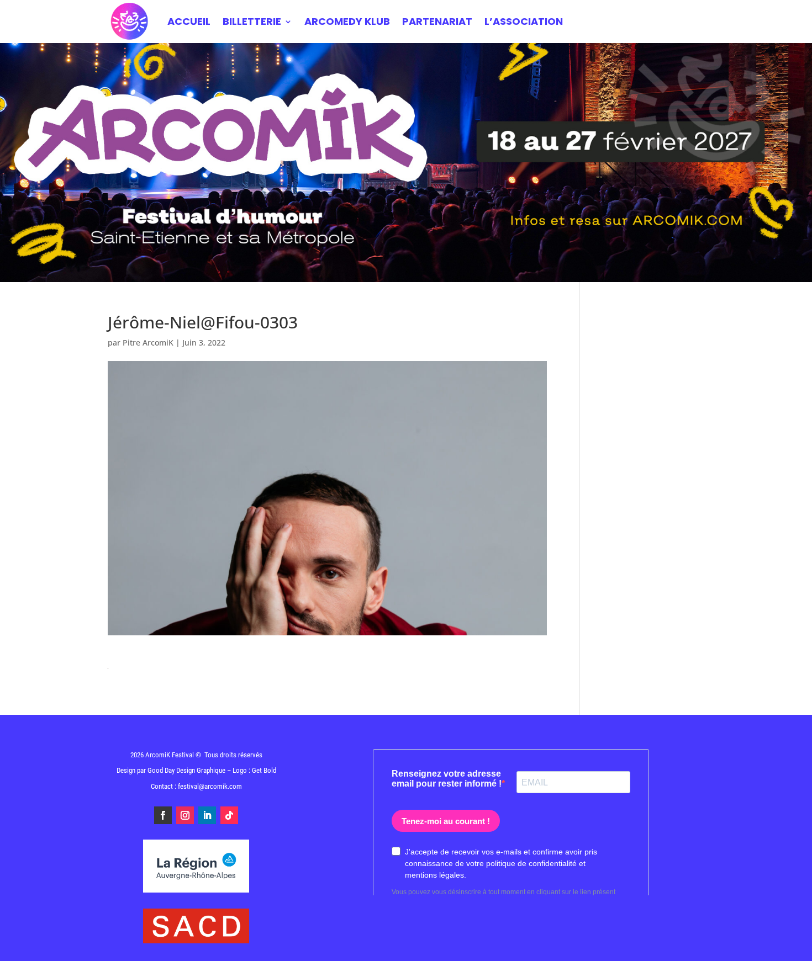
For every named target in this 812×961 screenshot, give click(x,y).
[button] (788, 945)
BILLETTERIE (252, 21)
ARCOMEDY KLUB (347, 21)
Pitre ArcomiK (148, 342)
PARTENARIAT (437, 21)
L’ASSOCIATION (523, 21)
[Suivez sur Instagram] (185, 815)
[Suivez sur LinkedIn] (207, 815)
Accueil (188, 21)
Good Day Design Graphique (186, 770)
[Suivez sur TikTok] (229, 815)
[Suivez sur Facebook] (163, 815)
